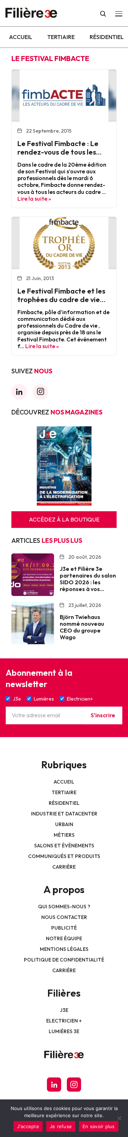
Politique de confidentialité (64, 960)
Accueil (20, 36)
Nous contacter (64, 917)
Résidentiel (107, 36)
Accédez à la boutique (64, 519)
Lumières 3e (64, 1031)
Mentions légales (64, 949)
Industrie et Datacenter (64, 813)
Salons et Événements (64, 845)
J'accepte (28, 1126)
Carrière (64, 867)
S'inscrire (103, 715)
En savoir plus (98, 1126)
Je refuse (61, 1126)
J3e (64, 1010)
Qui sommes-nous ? (64, 906)
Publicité (64, 928)
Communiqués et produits (64, 856)
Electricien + (64, 1021)
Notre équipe (64, 938)
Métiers (64, 835)
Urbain (64, 824)
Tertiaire (61, 36)
